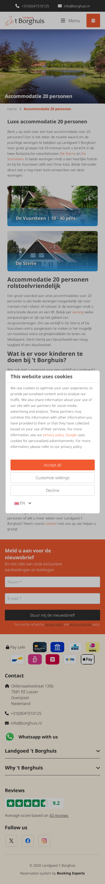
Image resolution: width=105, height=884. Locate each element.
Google (71, 434)
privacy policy (53, 434)
